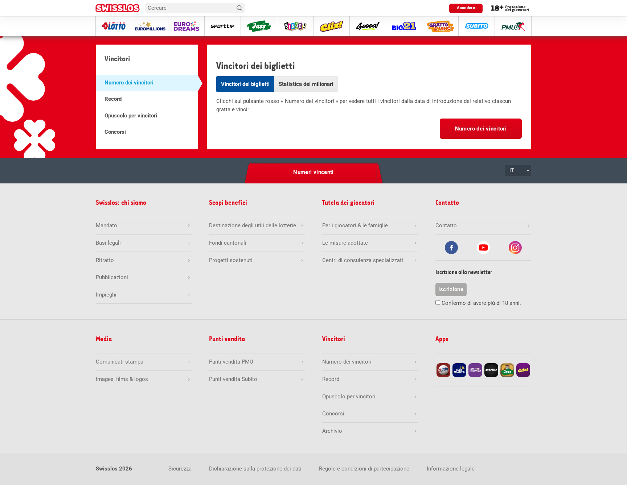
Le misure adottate (345, 243)
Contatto (446, 225)
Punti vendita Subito (233, 379)
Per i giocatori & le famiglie (355, 225)
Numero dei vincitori (128, 82)
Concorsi (115, 132)
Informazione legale (451, 468)
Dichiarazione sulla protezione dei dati (255, 468)
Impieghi (106, 294)
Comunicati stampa (119, 361)
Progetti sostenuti (231, 260)
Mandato (106, 225)
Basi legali (108, 243)
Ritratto (105, 260)
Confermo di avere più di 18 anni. (481, 303)
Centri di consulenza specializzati (362, 260)
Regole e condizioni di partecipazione (364, 468)
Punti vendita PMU (231, 361)
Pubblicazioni (112, 277)
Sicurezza (180, 468)
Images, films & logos (122, 379)
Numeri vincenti (313, 172)
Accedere (466, 7)
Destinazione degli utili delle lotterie (252, 225)
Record (113, 99)
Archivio (332, 431)
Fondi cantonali (227, 243)
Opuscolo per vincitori (130, 115)
